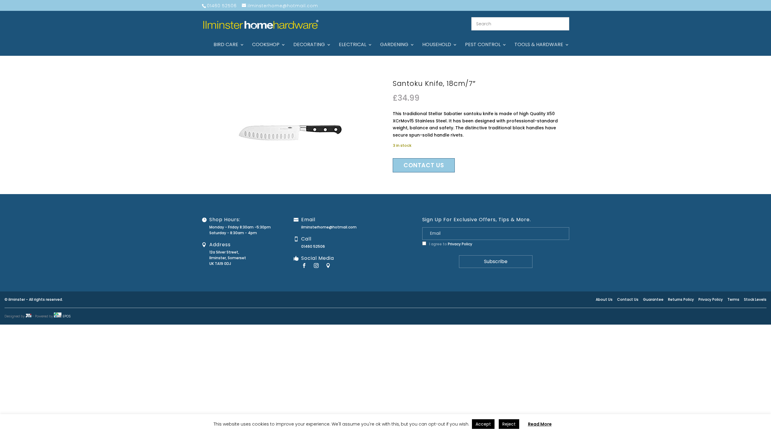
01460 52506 (313, 246)
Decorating (309, 45)
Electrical (352, 45)
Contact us (424, 165)
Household (436, 45)
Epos (67, 316)
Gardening (394, 45)
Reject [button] (509, 424)
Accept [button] (483, 424)
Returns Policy (681, 299)
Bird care (226, 45)
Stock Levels (755, 299)
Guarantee (653, 299)
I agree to (450, 244)
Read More (540, 424)
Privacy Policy (460, 244)
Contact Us (627, 299)
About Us (604, 299)
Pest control (483, 45)
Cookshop (265, 45)
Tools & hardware (538, 45)
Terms (733, 299)
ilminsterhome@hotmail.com (329, 227)
